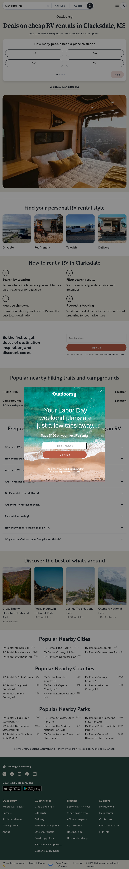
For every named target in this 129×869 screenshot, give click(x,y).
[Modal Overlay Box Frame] (64, 434)
